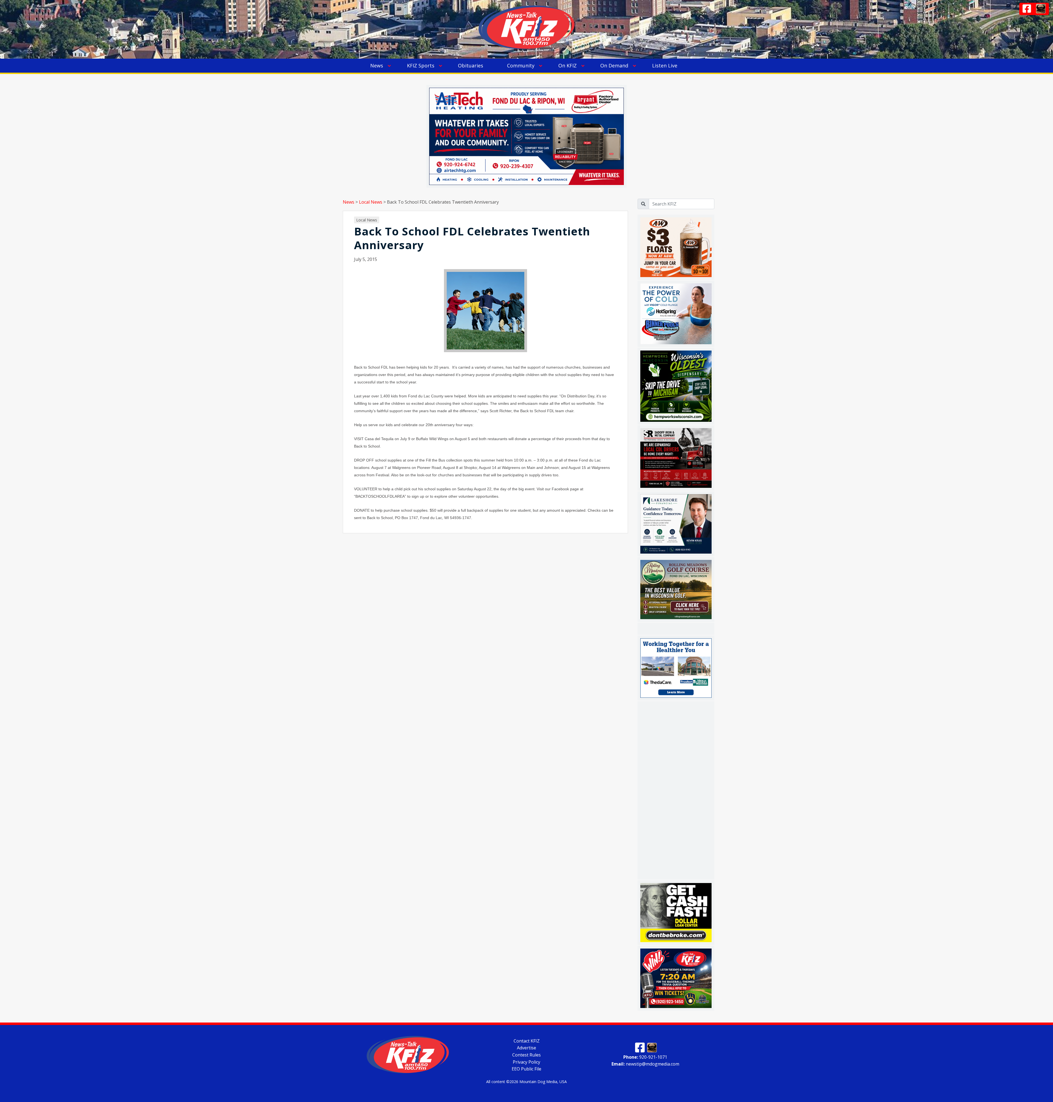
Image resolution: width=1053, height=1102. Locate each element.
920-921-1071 (645, 1057)
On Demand (614, 65)
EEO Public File (526, 1069)
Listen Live (664, 65)
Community (520, 65)
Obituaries (470, 65)
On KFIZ (567, 65)
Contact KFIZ (527, 1041)
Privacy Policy (526, 1062)
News (376, 65)
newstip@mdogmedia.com (645, 1064)
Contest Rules (526, 1055)
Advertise (526, 1048)
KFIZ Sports (420, 65)
